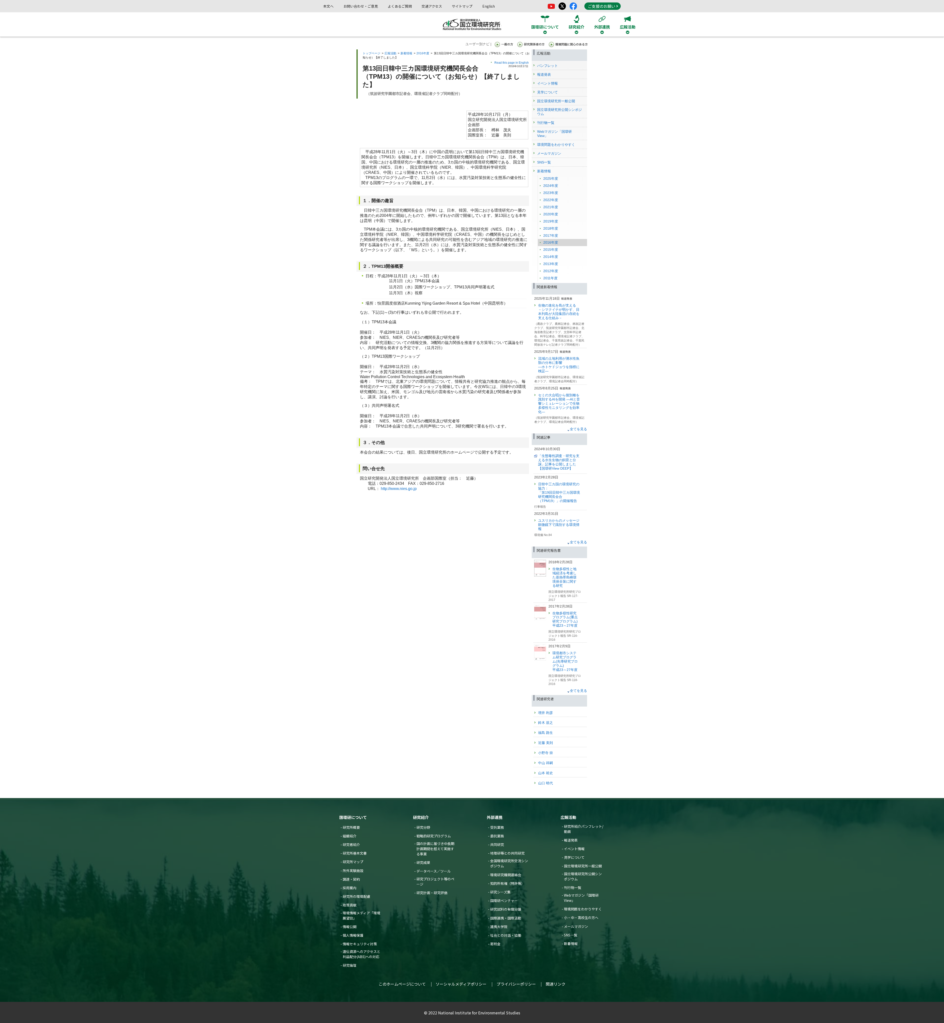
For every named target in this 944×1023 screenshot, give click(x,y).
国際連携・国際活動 (505, 918)
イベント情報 (574, 848)
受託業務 (497, 827)
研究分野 (423, 827)
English (488, 6)
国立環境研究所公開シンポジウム (583, 876)
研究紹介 (421, 817)
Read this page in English (511, 62)
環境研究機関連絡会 (505, 874)
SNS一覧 (570, 935)
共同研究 (497, 844)
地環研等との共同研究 (507, 853)
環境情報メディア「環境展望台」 (361, 915)
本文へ (328, 6)
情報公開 (349, 926)
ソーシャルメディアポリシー (461, 984)
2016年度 (422, 53)
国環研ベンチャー (504, 900)
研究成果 (423, 862)
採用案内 (349, 887)
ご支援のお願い (601, 6)
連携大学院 (498, 926)
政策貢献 (349, 905)
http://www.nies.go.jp (399, 489)
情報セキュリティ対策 (360, 943)
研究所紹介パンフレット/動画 (583, 829)
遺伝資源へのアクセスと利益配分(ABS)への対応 (361, 954)
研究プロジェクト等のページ (435, 881)
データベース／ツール (433, 871)
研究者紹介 (351, 844)
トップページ (371, 53)
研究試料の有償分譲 (505, 909)
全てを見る (578, 429)
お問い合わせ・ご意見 (360, 6)
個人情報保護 (353, 935)
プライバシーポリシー (516, 984)
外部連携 (494, 817)
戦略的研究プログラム (433, 835)
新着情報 (406, 53)
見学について (574, 857)
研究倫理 (349, 965)
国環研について (353, 817)
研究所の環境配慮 (356, 896)
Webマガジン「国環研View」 (581, 898)
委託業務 (497, 835)
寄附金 (495, 943)
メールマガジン (576, 926)
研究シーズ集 (500, 892)
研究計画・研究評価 (431, 892)
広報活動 (390, 53)
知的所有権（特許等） (507, 883)
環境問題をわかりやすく (583, 908)
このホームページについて (402, 984)
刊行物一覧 (572, 887)
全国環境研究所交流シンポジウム (509, 863)
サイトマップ (462, 6)
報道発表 (571, 840)
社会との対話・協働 (505, 935)
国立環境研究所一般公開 (583, 865)
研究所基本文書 (355, 853)
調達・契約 (351, 879)
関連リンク (555, 984)
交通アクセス (432, 6)
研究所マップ (353, 861)
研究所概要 (351, 827)
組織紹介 (349, 835)
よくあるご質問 (400, 6)
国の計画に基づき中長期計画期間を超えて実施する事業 (435, 848)
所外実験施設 (353, 870)
